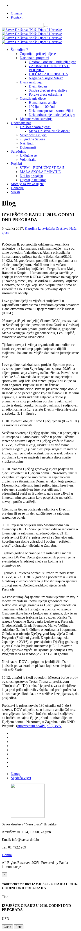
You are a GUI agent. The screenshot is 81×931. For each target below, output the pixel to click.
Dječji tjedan (38, 86)
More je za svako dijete (27, 184)
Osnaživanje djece (33, 98)
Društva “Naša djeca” (35, 127)
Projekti (16, 163)
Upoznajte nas (21, 123)
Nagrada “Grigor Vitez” (46, 78)
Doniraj (7, 855)
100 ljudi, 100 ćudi (42, 107)
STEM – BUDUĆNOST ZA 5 (42, 168)
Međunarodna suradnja (36, 119)
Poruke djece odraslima (45, 94)
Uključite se (28, 155)
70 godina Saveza (32, 139)
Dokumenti (28, 147)
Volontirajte (28, 159)
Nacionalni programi (34, 58)
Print (19, 927)
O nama (16, 13)
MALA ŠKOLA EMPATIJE (40, 172)
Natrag (15, 774)
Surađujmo (18, 151)
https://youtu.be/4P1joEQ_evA (39, 726)
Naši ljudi (27, 143)
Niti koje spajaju (31, 176)
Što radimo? (19, 50)
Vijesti (15, 192)
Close (7, 927)
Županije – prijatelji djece (38, 54)
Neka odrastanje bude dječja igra (52, 115)
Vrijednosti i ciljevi (33, 135)
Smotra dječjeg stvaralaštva (48, 90)
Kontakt (16, 17)
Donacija (17, 188)
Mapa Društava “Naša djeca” (49, 131)
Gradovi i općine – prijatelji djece (52, 62)
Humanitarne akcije (42, 102)
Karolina (31, 228)
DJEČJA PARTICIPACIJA (48, 74)
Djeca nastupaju (31, 82)
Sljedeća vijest (21, 778)
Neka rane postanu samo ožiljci (51, 111)
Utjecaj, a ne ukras (33, 180)
